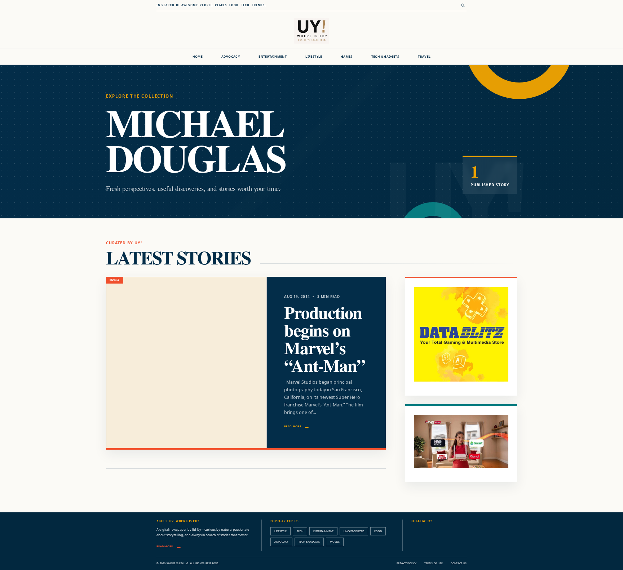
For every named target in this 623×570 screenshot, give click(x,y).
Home (198, 56)
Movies (335, 541)
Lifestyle (313, 56)
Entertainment (273, 56)
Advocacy (230, 56)
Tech (300, 531)
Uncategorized (354, 531)
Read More (292, 426)
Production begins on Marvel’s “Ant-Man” (324, 338)
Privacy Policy (406, 563)
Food (378, 531)
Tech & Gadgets (385, 56)
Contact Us (459, 563)
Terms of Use (433, 563)
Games (347, 56)
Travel (424, 56)
